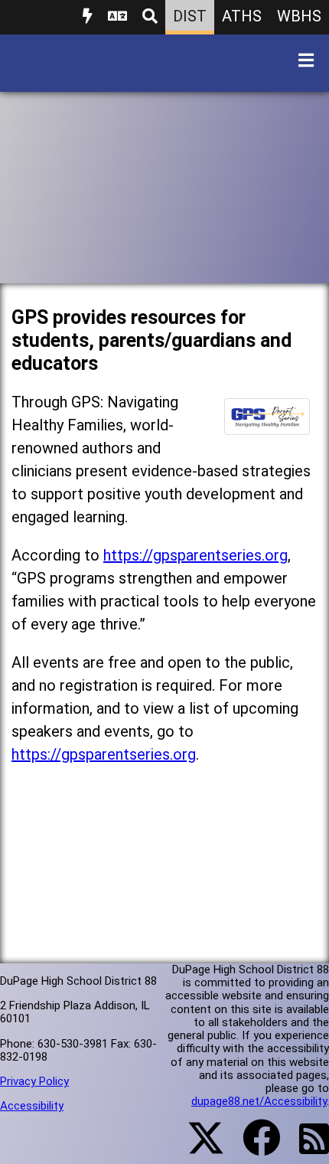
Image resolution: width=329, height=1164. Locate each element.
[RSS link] (306, 1148)
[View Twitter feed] (197, 1147)
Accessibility (32, 1106)
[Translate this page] (117, 17)
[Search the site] (150, 17)
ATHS (242, 16)
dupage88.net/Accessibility (259, 1101)
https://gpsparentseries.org (195, 555)
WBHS (299, 16)
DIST (190, 16)
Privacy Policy (34, 1081)
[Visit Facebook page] (252, 1147)
